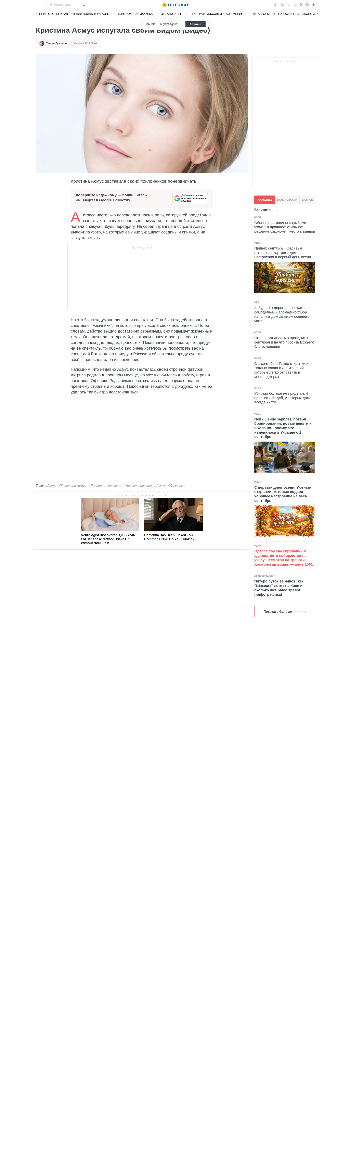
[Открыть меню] (38, 4)
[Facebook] (276, 5)
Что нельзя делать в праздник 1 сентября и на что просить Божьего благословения (284, 342)
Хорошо (195, 24)
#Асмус (50, 485)
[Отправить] (84, 5)
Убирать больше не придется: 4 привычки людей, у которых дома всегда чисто (282, 397)
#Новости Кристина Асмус (145, 485)
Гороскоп (286, 13)
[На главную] (175, 4)
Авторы (264, 13)
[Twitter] (301, 5)
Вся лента (262, 210)
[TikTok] (313, 5)
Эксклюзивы (171, 13)
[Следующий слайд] (318, 14)
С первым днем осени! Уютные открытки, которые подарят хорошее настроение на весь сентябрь (282, 494)
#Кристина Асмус (72, 485)
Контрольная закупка (135, 13)
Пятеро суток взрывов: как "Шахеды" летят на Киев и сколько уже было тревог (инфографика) (278, 587)
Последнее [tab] (264, 199)
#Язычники (176, 485)
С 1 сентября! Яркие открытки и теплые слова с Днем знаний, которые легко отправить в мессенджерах (281, 370)
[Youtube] (295, 5)
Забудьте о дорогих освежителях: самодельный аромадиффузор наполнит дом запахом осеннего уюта (282, 314)
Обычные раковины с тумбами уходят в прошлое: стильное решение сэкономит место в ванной (284, 226)
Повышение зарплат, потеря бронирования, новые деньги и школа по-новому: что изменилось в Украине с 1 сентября (283, 428)
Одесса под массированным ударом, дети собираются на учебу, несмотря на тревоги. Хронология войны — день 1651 (283, 557)
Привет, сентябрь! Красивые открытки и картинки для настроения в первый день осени (282, 252)
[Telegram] (289, 5)
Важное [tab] (307, 199)
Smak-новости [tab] (287, 199)
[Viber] (282, 5)
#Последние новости (105, 485)
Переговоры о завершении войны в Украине (74, 13)
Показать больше (277, 611)
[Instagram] (307, 5)
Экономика (311, 13)
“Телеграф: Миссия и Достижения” (216, 13)
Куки (173, 24)
